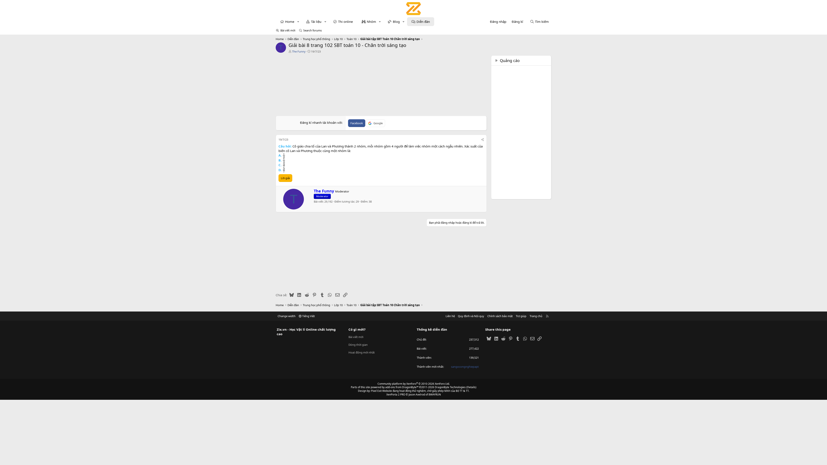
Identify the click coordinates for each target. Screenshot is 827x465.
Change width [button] (286, 316)
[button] (298, 21)
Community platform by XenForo (414, 384)
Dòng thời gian (358, 345)
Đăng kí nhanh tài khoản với (321, 122)
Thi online (345, 21)
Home (289, 21)
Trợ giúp (521, 316)
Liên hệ (450, 316)
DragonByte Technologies (450, 387)
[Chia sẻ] (482, 139)
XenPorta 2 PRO (395, 394)
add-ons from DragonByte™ (401, 387)
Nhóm (371, 21)
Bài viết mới (287, 30)
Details (471, 387)
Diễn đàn (423, 21)
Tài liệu (316, 21)
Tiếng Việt (308, 316)
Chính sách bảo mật (500, 316)
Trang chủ (536, 316)
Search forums (312, 30)
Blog (396, 21)
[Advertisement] (381, 86)
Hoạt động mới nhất (361, 352)
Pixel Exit (376, 391)
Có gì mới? (356, 329)
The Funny (299, 51)
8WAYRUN (435, 394)
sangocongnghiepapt (465, 367)
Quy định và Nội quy (471, 316)
